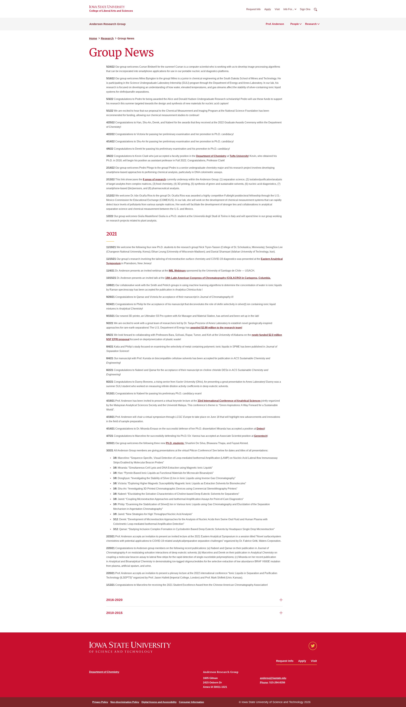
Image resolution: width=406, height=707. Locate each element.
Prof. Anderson (275, 24)
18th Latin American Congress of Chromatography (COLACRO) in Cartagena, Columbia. (218, 278)
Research (107, 38)
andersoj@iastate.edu (273, 678)
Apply (267, 9)
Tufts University (239, 156)
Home (93, 38)
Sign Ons (305, 9)
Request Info (253, 9)
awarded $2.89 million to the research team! (216, 327)
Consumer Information (191, 702)
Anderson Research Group (107, 24)
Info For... (288, 9)
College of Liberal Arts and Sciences (111, 10)
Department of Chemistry (211, 156)
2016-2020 (114, 600)
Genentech (260, 436)
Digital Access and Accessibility (159, 702)
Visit (277, 9)
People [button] (294, 24)
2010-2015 (114, 613)
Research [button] (311, 24)
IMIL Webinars (177, 270)
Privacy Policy (100, 702)
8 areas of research (154, 179)
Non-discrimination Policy (124, 702)
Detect (260, 428)
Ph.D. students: (175, 443)
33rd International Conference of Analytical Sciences (229, 400)
